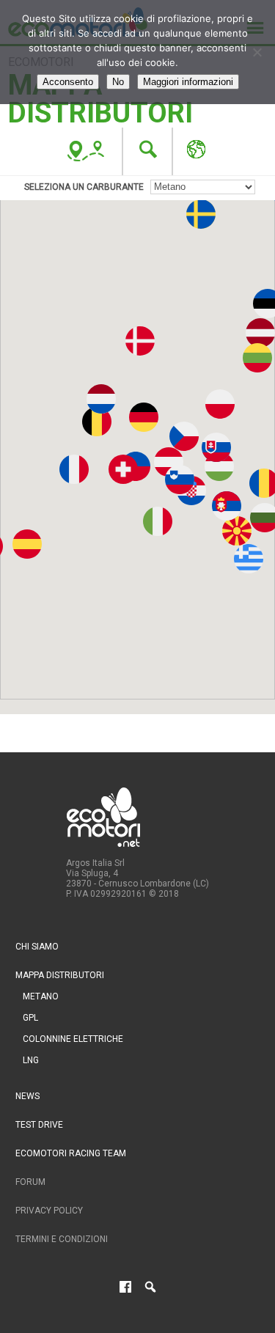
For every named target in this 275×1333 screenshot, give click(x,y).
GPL (30, 1018)
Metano (41, 996)
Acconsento (68, 81)
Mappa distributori (59, 975)
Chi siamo (37, 946)
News (27, 1096)
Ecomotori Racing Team (70, 1153)
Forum (30, 1182)
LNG (31, 1060)
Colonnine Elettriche (73, 1039)
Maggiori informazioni (188, 81)
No (118, 81)
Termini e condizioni (61, 1239)
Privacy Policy (49, 1210)
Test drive (39, 1125)
